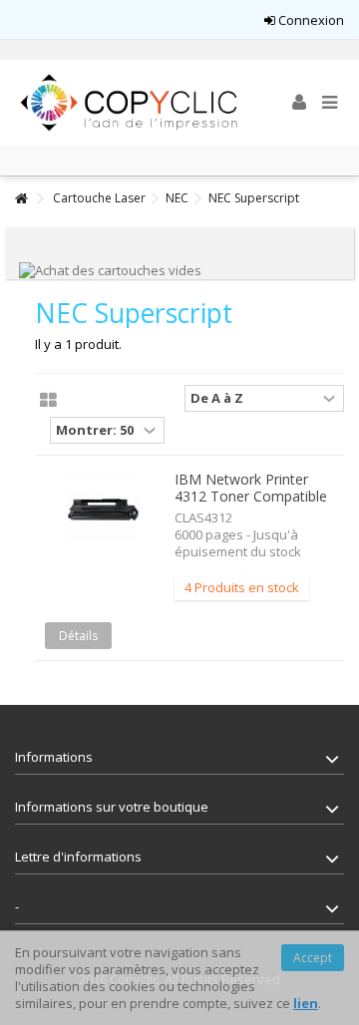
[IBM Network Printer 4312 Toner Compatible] (102, 510)
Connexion (309, 20)
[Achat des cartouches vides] (110, 269)
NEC (177, 197)
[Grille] (48, 401)
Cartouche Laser (99, 197)
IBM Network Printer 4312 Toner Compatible (251, 488)
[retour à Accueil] (21, 198)
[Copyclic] (129, 103)
